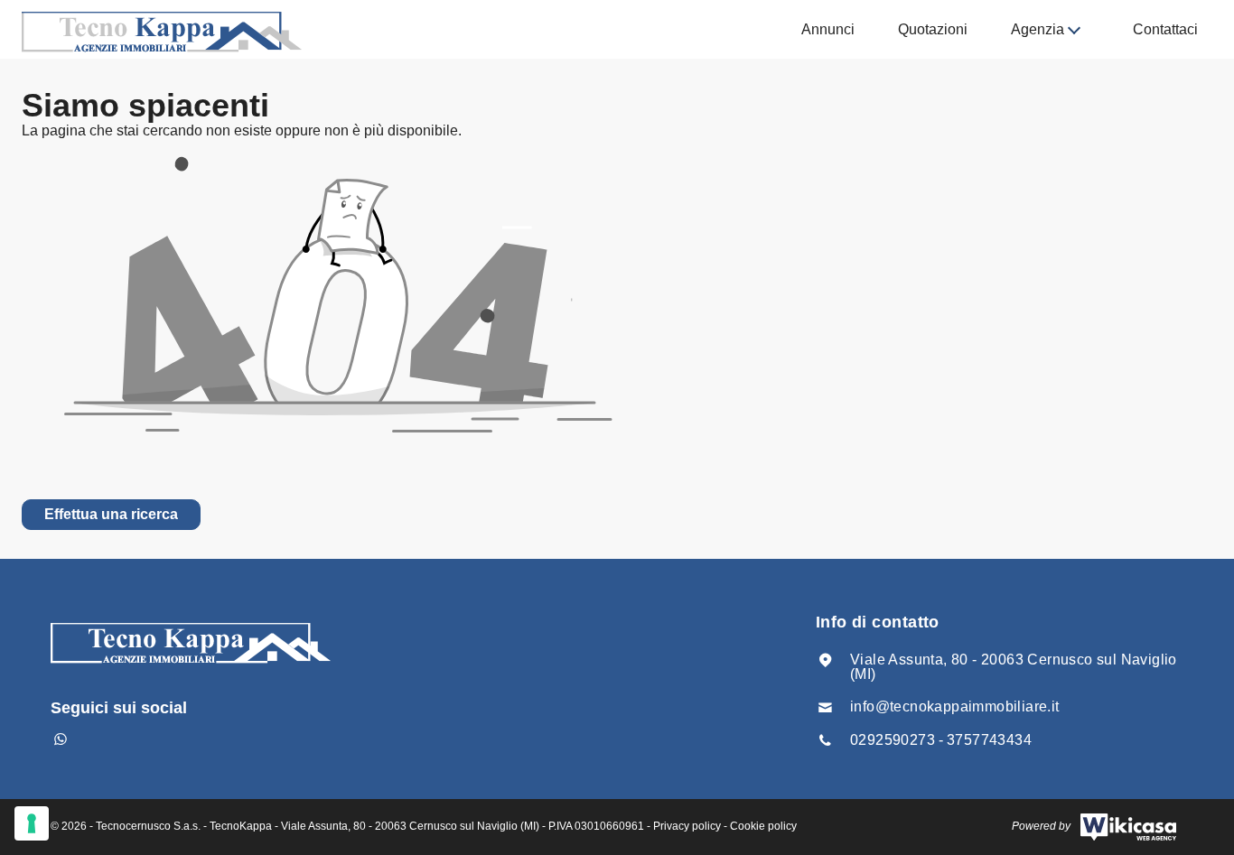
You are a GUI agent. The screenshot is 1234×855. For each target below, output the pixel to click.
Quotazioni (933, 29)
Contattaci (1165, 29)
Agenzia (1037, 29)
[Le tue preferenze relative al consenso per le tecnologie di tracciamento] (31, 823)
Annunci (828, 29)
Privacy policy (687, 826)
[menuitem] (828, 30)
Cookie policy (763, 826)
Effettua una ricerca (111, 514)
